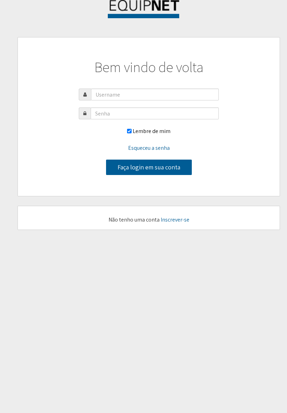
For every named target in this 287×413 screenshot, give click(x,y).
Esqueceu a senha (149, 148)
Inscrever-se (175, 219)
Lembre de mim (151, 131)
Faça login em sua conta (149, 167)
